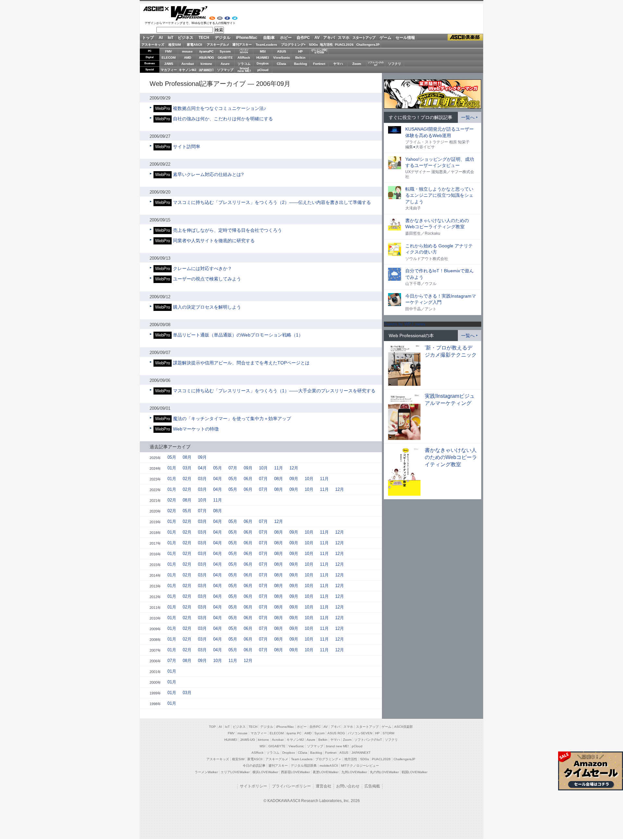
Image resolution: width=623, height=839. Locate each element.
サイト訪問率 (186, 146)
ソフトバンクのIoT (376, 63)
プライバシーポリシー (291, 786)
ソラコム (244, 63)
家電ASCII (194, 44)
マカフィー (169, 70)
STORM (388, 733)
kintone (206, 63)
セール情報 (405, 37)
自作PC (303, 37)
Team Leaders (301, 759)
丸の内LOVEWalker (384, 772)
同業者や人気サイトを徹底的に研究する (214, 240)
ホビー (286, 37)
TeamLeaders (266, 44)
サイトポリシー (253, 786)
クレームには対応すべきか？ (202, 268)
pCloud (262, 70)
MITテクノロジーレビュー (360, 765)
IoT (170, 37)
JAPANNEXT (206, 69)
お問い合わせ (348, 786)
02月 (187, 478)
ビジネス (185, 37)
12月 (293, 468)
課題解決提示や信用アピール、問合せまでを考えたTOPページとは (241, 362)
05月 (171, 457)
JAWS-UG (247, 739)
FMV (168, 51)
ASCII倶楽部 (465, 37)
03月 (187, 468)
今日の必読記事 (254, 765)
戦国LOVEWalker (414, 772)
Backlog (300, 63)
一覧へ (468, 117)
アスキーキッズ (152, 44)
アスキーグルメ (218, 44)
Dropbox (263, 63)
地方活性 (326, 44)
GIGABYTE (225, 57)
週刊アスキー (242, 44)
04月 (202, 468)
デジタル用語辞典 (304, 765)
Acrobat (187, 63)
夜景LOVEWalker (325, 772)
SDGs (313, 44)
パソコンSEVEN (244, 51)
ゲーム (385, 37)
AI (161, 37)
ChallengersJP (368, 44)
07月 (232, 468)
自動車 (269, 37)
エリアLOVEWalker (235, 772)
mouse (187, 51)
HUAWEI (262, 57)
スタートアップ (363, 38)
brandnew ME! (244, 70)
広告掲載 (372, 786)
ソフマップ (225, 70)
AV (317, 37)
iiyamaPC (206, 51)
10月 (263, 468)
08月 (187, 457)
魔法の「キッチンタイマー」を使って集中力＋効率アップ (232, 418)
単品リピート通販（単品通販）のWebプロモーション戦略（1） (238, 334)
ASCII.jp (156, 8)
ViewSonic (281, 57)
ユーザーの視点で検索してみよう (207, 278)
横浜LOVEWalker (265, 772)
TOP (212, 726)
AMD (187, 57)
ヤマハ (338, 63)
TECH (204, 37)
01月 (171, 468)
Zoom (356, 63)
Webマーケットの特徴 (196, 428)
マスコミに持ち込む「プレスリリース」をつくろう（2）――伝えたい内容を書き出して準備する (272, 202)
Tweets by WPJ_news (404, 324)
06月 (248, 478)
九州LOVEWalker (354, 772)
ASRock (244, 57)
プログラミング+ (293, 44)
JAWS (168, 63)
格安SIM (174, 44)
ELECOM (169, 57)
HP (300, 51)
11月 (278, 468)
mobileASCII (329, 765)
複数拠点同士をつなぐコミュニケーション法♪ (219, 108)
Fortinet (319, 63)
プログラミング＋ (328, 759)
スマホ (343, 37)
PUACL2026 (344, 44)
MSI (263, 51)
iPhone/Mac (246, 37)
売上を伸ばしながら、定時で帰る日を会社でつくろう (227, 230)
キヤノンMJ (187, 70)
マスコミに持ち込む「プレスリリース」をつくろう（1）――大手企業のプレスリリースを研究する (274, 390)
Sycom (225, 51)
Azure (225, 63)
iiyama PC (294, 733)
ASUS (281, 51)
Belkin (300, 57)
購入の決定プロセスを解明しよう (207, 307)
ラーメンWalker (206, 772)
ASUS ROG (206, 57)
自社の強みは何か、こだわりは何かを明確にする (223, 118)
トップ (148, 37)
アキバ (329, 37)
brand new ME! (337, 746)
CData (281, 63)
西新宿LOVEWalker (295, 772)
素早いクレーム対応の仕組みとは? (208, 174)
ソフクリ (394, 63)
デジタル (222, 37)
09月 (202, 457)
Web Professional (189, 13)
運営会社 (323, 786)
